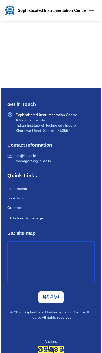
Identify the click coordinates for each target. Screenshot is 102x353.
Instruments (17, 189)
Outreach (15, 207)
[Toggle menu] (91, 10)
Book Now (15, 198)
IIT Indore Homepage (25, 218)
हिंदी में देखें (51, 297)
